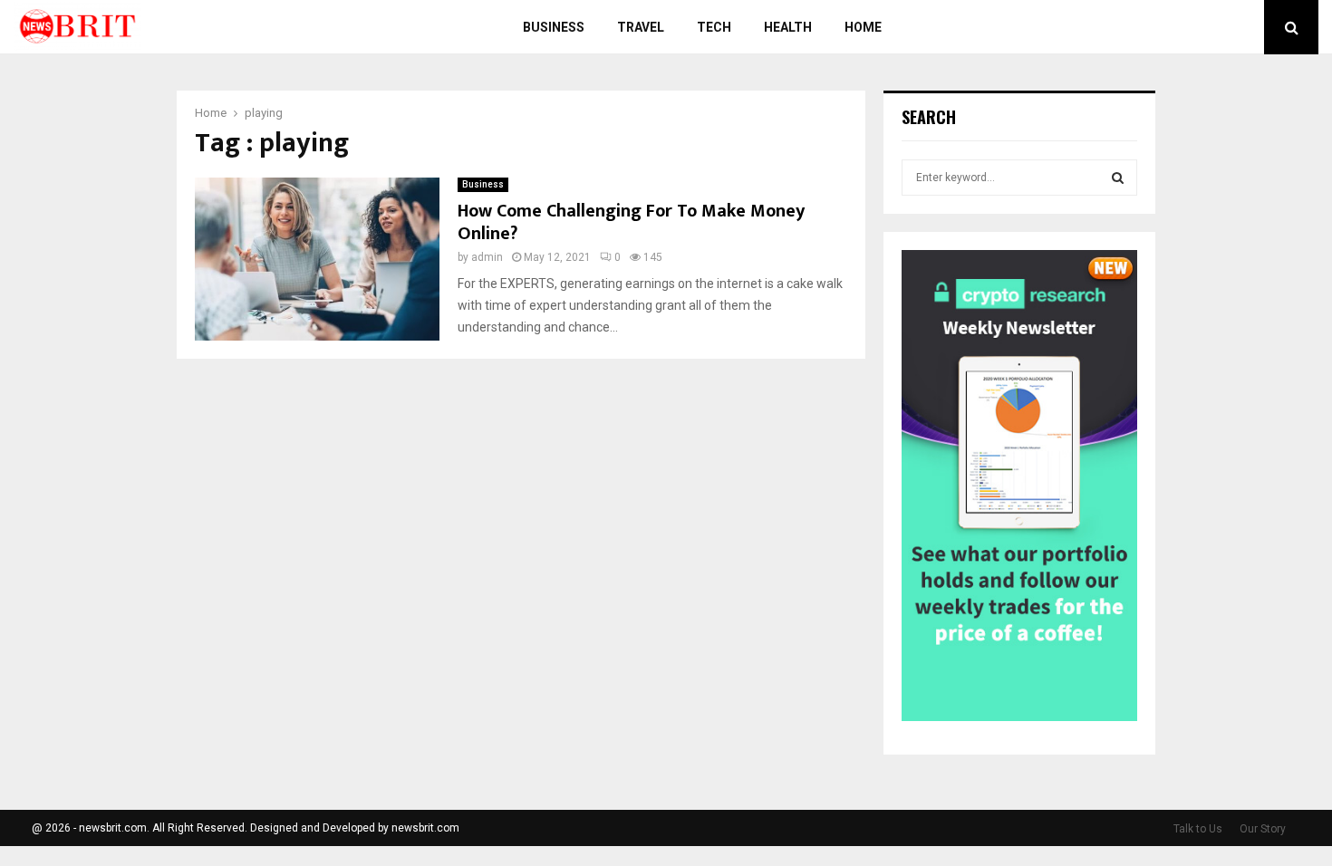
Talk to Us (1197, 829)
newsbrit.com (425, 828)
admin (487, 257)
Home (863, 27)
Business (553, 27)
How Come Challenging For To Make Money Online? (631, 222)
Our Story (1263, 829)
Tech (714, 27)
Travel (640, 27)
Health (788, 27)
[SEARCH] (1117, 177)
